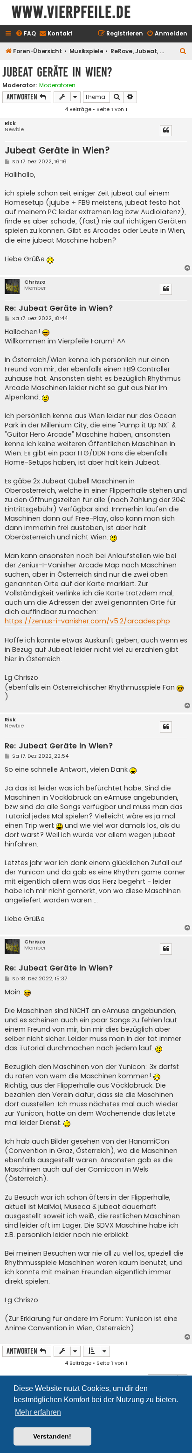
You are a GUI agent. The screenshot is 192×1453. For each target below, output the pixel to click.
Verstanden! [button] (52, 1436)
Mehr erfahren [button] (38, 1412)
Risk (10, 123)
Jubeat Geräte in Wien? (57, 72)
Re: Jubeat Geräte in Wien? (59, 309)
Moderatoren (57, 85)
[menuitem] (25, 34)
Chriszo (35, 282)
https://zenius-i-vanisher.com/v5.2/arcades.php (87, 621)
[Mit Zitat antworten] (166, 130)
